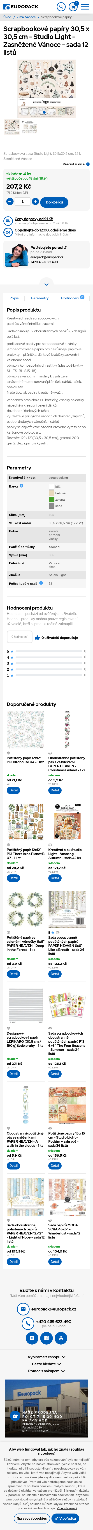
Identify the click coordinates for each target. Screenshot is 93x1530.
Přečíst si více (74, 164)
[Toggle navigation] (61, 7)
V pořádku (67, 1518)
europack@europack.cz (46, 257)
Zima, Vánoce (26, 17)
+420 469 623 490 (44, 262)
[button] (44, 113)
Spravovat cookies (32, 1518)
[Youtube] (61, 1338)
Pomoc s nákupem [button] (44, 1371)
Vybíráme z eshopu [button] (44, 1357)
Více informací (67, 1508)
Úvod (7, 17)
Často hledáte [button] (44, 1364)
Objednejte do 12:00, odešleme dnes (45, 230)
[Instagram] (32, 1338)
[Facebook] (46, 1338)
